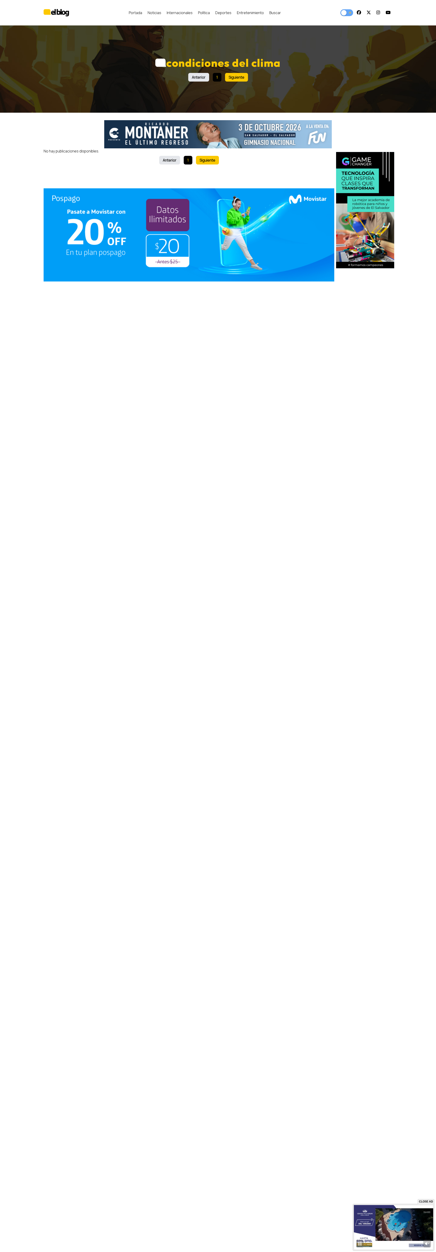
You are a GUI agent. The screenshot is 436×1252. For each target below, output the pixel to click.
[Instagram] (378, 12)
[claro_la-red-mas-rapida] (365, 210)
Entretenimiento (250, 12)
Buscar (275, 12)
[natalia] (189, 235)
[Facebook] (359, 12)
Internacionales (180, 12)
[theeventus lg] (218, 134)
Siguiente (236, 77)
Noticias (154, 12)
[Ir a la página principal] (56, 12)
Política (204, 12)
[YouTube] (388, 12)
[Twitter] (369, 12)
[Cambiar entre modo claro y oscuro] (346, 12)
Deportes (223, 12)
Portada (135, 12)
